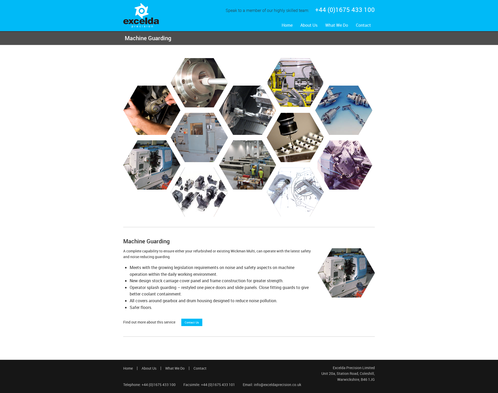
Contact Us (192, 322)
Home (287, 25)
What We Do (336, 25)
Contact (363, 25)
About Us (308, 25)
